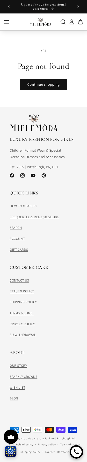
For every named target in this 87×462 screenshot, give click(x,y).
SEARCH (16, 227)
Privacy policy (47, 444)
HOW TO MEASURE (23, 206)
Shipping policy (31, 452)
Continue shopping (43, 84)
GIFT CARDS (19, 249)
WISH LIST (17, 387)
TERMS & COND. (22, 313)
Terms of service (70, 444)
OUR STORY (18, 365)
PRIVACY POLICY (22, 324)
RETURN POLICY (22, 291)
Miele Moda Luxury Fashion (38, 438)
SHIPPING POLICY (23, 302)
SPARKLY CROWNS (23, 376)
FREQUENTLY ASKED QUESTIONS (34, 217)
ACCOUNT (17, 239)
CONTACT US (19, 280)
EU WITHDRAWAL (23, 335)
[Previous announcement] (9, 6)
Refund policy (24, 444)
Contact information (58, 452)
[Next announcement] (78, 6)
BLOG (14, 398)
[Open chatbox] (76, 452)
